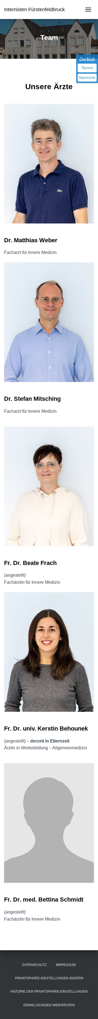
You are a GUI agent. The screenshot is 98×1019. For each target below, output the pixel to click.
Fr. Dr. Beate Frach (30, 563)
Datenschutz (34, 965)
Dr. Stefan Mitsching (32, 398)
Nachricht (87, 77)
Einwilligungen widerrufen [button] (49, 1005)
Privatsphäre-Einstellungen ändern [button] (49, 978)
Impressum (66, 965)
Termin (87, 68)
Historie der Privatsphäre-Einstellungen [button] (49, 991)
